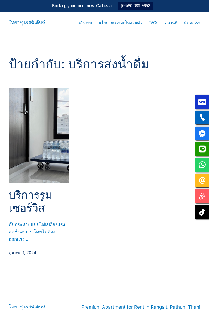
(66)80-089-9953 (135, 5)
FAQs (153, 22)
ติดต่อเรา (192, 22)
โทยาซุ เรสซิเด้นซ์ (27, 22)
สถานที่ (171, 22)
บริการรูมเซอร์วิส (30, 201)
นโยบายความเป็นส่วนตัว (120, 22)
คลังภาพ (84, 22)
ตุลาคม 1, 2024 (22, 252)
